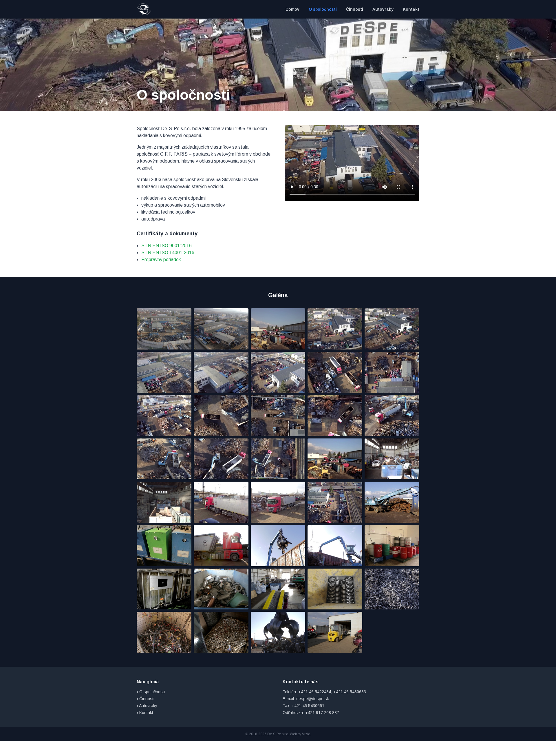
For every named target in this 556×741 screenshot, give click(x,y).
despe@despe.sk (312, 698)
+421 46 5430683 (349, 691)
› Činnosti (145, 698)
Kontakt (411, 9)
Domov (292, 9)
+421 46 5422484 (314, 691)
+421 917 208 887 (322, 712)
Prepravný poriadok (161, 259)
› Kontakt (145, 712)
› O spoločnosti (151, 691)
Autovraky (383, 9)
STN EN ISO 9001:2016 (166, 245)
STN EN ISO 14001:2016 (167, 252)
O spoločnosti (323, 9)
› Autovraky (147, 705)
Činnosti (354, 9)
